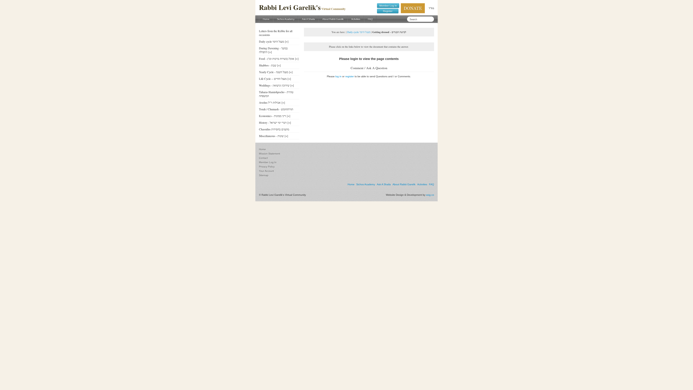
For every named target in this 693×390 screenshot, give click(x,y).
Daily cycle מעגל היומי (271, 41)
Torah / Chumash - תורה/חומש (276, 109)
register (349, 76)
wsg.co (430, 194)
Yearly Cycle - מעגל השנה (273, 72)
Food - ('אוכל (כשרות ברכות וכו (276, 58)
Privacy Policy (267, 166)
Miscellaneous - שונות (271, 136)
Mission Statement (269, 153)
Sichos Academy (285, 19)
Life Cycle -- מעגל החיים (273, 79)
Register (387, 11)
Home (266, 19)
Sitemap (263, 175)
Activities (355, 19)
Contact (263, 158)
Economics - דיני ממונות (272, 116)
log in (338, 76)
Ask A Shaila (308, 19)
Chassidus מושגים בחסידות (274, 129)
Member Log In (388, 5)
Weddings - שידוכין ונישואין (274, 85)
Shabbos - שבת (267, 65)
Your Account (266, 171)
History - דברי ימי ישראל (273, 122)
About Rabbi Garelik (333, 19)
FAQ (370, 19)
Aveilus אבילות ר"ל (270, 102)
